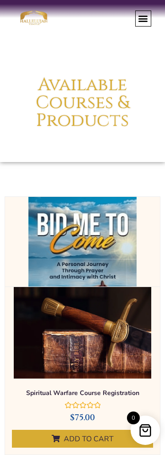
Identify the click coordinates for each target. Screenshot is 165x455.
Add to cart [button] (89, 439)
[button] (143, 19)
